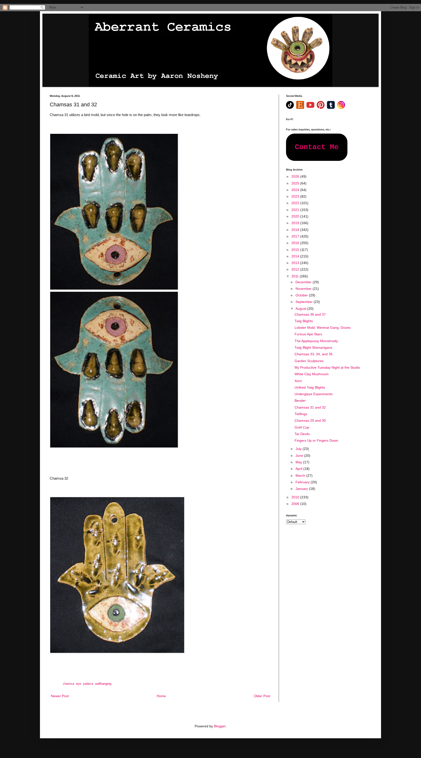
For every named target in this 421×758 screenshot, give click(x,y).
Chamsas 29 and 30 (310, 420)
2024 (295, 190)
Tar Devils (302, 434)
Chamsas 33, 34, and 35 (314, 354)
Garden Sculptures (309, 361)
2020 (295, 216)
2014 (295, 256)
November (304, 289)
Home (161, 696)
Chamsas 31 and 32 (310, 407)
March (301, 475)
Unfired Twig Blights (310, 387)
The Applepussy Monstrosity (316, 341)
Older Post (262, 696)
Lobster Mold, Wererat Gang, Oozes (323, 327)
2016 (295, 243)
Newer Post (60, 696)
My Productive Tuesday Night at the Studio (327, 367)
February (303, 482)
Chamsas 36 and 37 (310, 314)
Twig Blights (304, 321)
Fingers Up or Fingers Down (316, 440)
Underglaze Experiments (314, 394)
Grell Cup (302, 427)
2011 (295, 276)
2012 (295, 269)
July (299, 449)
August (301, 309)
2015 (295, 250)
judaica (88, 683)
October (302, 295)
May (299, 462)
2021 (295, 210)
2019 (295, 223)
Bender (300, 400)
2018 (295, 230)
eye (78, 683)
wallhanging (103, 683)
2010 (295, 497)
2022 (295, 203)
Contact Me (317, 147)
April (299, 469)
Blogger (220, 726)
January (302, 489)
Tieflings (301, 414)
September (305, 302)
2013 (295, 263)
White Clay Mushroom (312, 374)
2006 (295, 504)
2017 (295, 236)
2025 (295, 183)
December (304, 282)
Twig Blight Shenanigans (313, 347)
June (300, 455)
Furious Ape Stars (308, 334)
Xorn (298, 381)
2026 (295, 176)
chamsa (68, 683)
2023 (295, 196)
